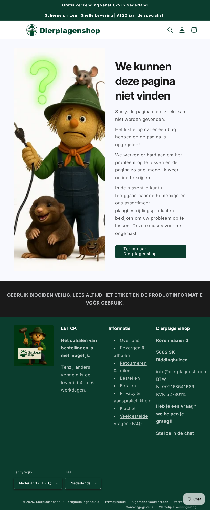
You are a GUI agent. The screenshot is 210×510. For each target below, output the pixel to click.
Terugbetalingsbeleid (82, 502)
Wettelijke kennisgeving (178, 507)
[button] (16, 30)
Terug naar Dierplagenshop (140, 251)
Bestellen (130, 378)
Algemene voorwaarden (150, 502)
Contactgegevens (139, 507)
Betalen (128, 385)
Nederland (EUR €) (35, 483)
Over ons (130, 340)
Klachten (129, 408)
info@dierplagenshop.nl (182, 371)
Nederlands (80, 483)
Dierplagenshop (48, 502)
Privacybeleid (115, 502)
